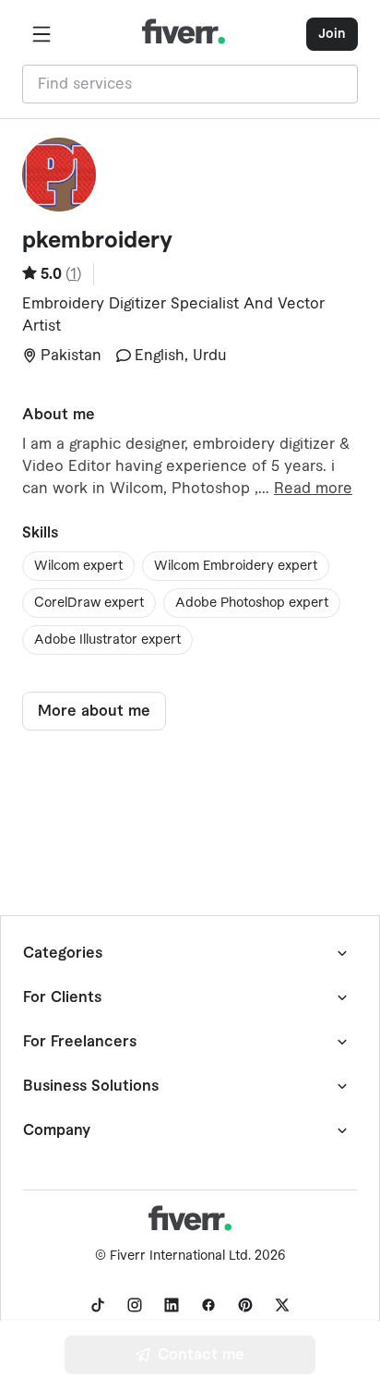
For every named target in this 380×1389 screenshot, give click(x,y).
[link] (97, 1305)
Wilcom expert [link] (78, 566)
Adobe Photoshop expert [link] (251, 603)
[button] (41, 34)
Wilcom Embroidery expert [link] (235, 566)
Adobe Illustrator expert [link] (107, 640)
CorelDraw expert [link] (89, 603)
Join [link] (332, 34)
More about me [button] (94, 711)
